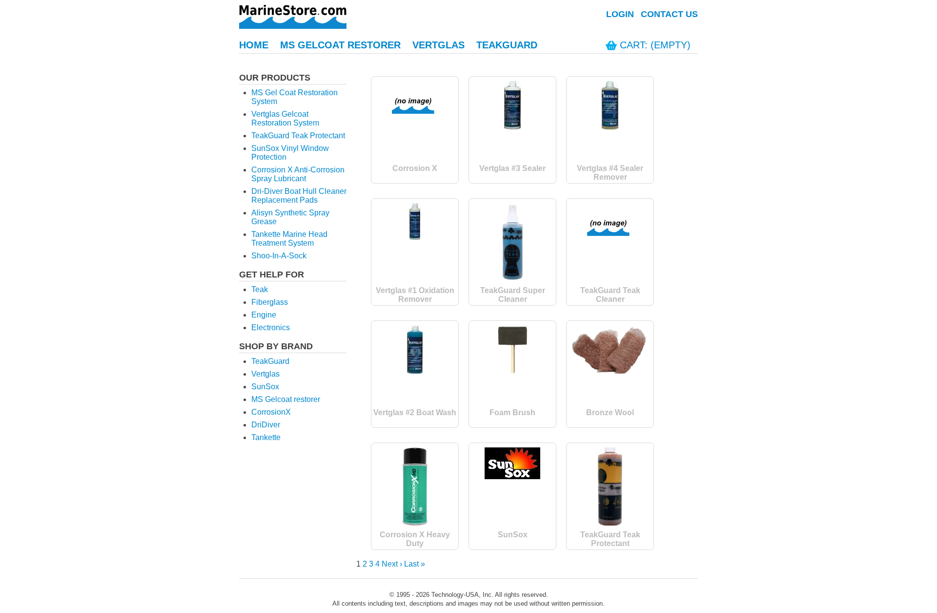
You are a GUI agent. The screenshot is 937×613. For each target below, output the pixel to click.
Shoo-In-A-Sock (278, 256)
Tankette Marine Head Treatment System (289, 238)
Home (253, 45)
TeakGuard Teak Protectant (298, 135)
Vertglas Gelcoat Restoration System (285, 118)
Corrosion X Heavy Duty (415, 539)
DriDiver (265, 425)
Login (620, 14)
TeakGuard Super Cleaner (512, 294)
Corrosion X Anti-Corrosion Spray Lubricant (298, 174)
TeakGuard (506, 45)
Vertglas (438, 45)
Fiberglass (269, 302)
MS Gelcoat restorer (285, 399)
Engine (263, 315)
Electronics (270, 327)
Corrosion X (414, 168)
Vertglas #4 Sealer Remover (610, 172)
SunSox (265, 386)
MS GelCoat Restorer (340, 45)
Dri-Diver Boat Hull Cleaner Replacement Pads (298, 195)
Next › (392, 564)
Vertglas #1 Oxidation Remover (415, 294)
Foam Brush (512, 412)
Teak (259, 289)
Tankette (266, 437)
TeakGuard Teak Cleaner (610, 294)
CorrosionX (271, 412)
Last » (414, 564)
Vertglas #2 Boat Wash (414, 412)
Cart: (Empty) (655, 45)
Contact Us (669, 14)
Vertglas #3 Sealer (512, 168)
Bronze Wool (610, 412)
